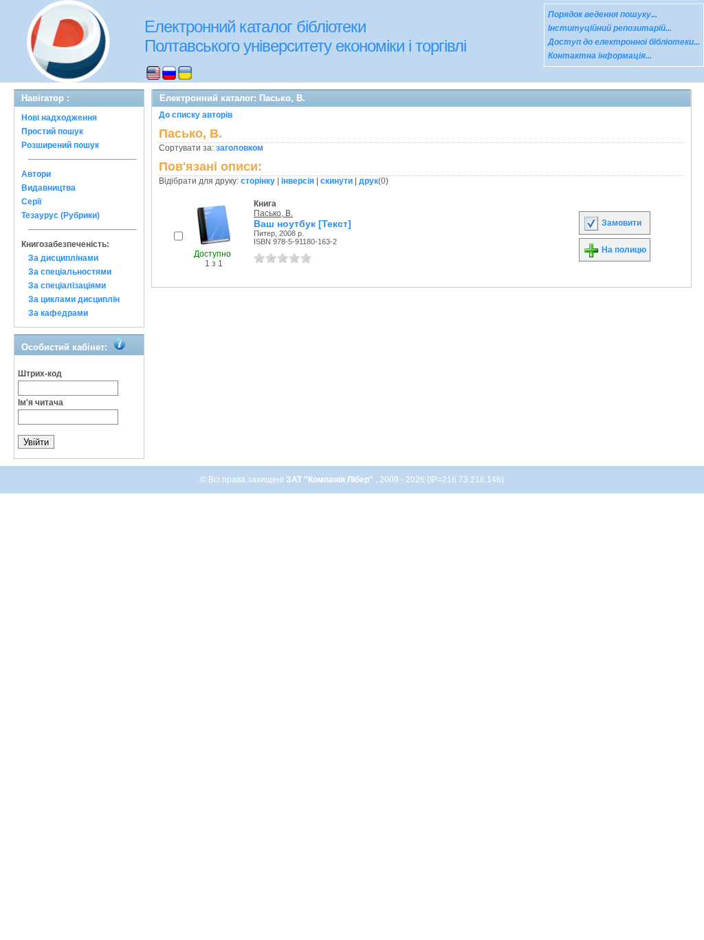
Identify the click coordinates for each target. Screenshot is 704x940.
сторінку (258, 181)
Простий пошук (52, 131)
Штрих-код (40, 373)
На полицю (623, 250)
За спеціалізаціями (67, 285)
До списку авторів (195, 115)
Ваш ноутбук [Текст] (302, 223)
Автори (36, 174)
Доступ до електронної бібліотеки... (624, 42)
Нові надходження (59, 117)
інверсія (297, 181)
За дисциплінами (63, 258)
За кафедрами (58, 313)
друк (368, 181)
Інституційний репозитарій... (610, 28)
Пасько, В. (273, 213)
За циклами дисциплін (74, 299)
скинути (336, 181)
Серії (31, 201)
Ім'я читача (40, 402)
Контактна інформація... (600, 56)
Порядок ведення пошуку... (602, 14)
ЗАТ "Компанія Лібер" (330, 479)
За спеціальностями (69, 272)
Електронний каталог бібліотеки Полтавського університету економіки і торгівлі (305, 36)
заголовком (239, 148)
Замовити (620, 223)
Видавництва (48, 188)
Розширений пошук (60, 145)
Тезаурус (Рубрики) (60, 215)
